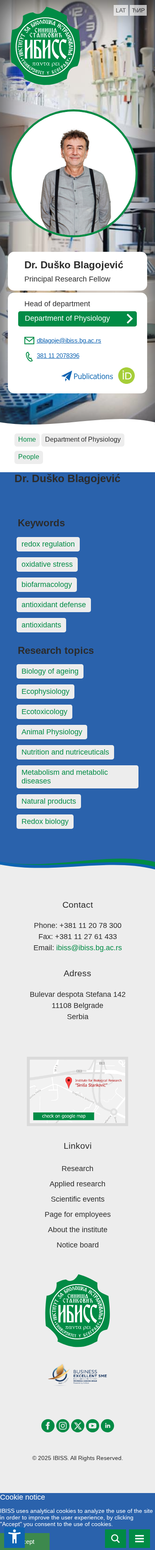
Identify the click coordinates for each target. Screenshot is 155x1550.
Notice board (78, 1245)
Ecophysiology (45, 691)
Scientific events (78, 1199)
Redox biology (45, 821)
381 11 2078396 (58, 355)
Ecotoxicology (44, 712)
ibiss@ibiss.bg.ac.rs (89, 948)
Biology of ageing (50, 671)
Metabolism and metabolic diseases (64, 776)
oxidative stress (47, 564)
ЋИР (138, 10)
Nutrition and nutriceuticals (65, 752)
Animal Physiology (51, 732)
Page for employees (78, 1214)
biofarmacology (46, 584)
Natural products (48, 801)
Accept (24, 1541)
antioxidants (41, 625)
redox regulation (48, 544)
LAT (121, 10)
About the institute (77, 1230)
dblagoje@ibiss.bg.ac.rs (69, 340)
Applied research (77, 1184)
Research (77, 1168)
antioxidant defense (53, 605)
